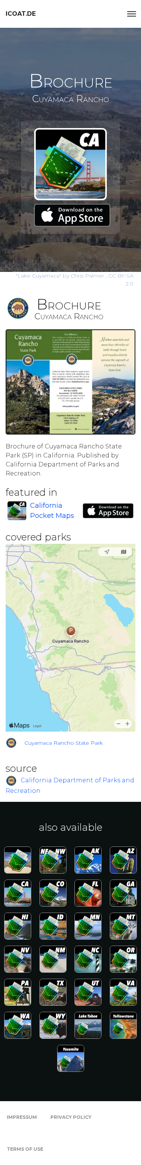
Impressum (22, 1117)
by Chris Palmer (61, 275)
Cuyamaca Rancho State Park (63, 742)
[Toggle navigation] (131, 13)
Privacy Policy (70, 1117)
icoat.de (21, 13)
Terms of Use (25, 1149)
